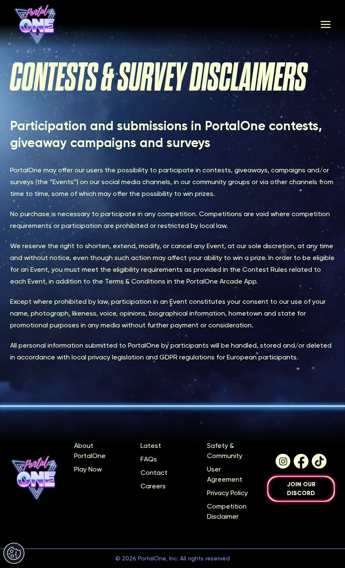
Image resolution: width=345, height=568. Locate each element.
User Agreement (224, 474)
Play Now (88, 469)
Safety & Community (224, 451)
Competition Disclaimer (227, 511)
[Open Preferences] (13, 553)
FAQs (149, 459)
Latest (151, 446)
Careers (153, 486)
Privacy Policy (227, 493)
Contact (154, 473)
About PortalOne (90, 451)
